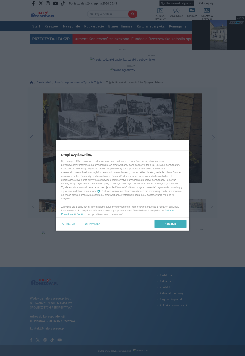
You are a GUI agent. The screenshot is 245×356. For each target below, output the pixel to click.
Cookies (81, 214)
